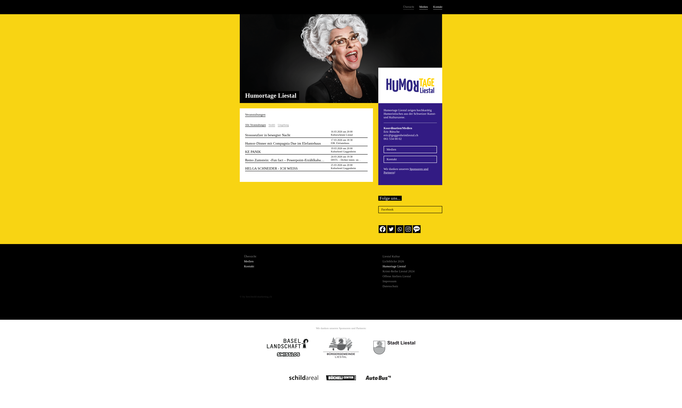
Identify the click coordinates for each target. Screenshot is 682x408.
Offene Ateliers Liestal (397, 276)
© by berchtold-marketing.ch (256, 296)
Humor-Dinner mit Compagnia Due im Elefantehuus (283, 143)
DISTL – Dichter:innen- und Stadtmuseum (352, 160)
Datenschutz (390, 286)
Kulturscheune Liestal (342, 135)
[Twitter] (391, 229)
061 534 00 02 (393, 138)
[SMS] (417, 229)
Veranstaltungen (255, 114)
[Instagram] (408, 229)
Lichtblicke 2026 (393, 261)
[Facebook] (382, 229)
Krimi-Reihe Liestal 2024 (399, 271)
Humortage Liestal (394, 266)
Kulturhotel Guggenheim (343, 151)
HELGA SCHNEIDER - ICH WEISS (271, 168)
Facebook (387, 209)
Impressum (389, 281)
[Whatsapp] (400, 229)
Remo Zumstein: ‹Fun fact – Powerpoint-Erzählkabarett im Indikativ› (295, 160)
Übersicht (408, 6)
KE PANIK (253, 152)
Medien (423, 6)
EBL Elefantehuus (340, 143)
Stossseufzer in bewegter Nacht (267, 135)
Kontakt (437, 6)
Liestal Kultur (391, 256)
